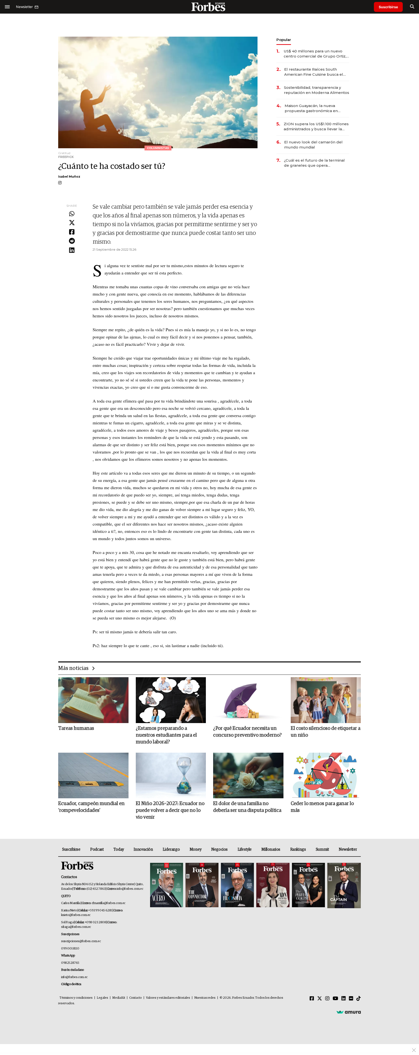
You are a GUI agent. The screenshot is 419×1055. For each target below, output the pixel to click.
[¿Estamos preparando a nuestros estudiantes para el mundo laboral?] (171, 700)
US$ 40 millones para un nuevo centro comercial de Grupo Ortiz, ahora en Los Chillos (315, 54)
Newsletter (348, 849)
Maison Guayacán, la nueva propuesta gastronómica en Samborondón (311, 108)
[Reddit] (71, 241)
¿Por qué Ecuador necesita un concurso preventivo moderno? (247, 732)
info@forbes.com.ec (130, 888)
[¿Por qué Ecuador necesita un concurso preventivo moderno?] (248, 700)
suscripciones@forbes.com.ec (81, 941)
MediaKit (118, 997)
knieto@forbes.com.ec (75, 915)
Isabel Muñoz (69, 176)
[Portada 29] (237, 885)
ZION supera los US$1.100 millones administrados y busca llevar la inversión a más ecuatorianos (316, 127)
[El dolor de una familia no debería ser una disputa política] (248, 775)
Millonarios (270, 849)
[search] (412, 7)
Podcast (97, 849)
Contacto (135, 997)
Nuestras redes (205, 997)
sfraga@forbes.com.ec (76, 927)
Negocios (219, 849)
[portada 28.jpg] (272, 885)
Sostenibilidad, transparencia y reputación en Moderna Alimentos (316, 90)
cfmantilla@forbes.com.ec (108, 903)
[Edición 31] (166, 885)
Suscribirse (388, 7)
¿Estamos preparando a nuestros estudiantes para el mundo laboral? (166, 735)
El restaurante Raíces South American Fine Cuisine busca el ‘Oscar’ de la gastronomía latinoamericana (313, 72)
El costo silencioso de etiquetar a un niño (325, 732)
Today (118, 849)
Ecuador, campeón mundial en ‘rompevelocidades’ (91, 807)
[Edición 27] (308, 885)
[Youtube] (335, 998)
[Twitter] (71, 223)
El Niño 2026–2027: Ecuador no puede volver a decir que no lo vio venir (170, 810)
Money (195, 849)
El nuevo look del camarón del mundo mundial (313, 144)
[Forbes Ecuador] (209, 6)
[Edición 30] (202, 885)
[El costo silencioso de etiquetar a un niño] (326, 700)
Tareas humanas (76, 728)
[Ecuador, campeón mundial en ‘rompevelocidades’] (93, 775)
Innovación (143, 849)
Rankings (298, 849)
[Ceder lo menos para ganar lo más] (326, 775)
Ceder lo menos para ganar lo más (322, 807)
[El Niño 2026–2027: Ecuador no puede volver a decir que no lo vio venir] (171, 775)
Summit (322, 849)
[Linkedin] (71, 250)
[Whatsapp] (71, 214)
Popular (283, 39)
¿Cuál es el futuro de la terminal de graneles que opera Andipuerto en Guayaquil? (314, 163)
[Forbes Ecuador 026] (343, 885)
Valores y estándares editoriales (168, 997)
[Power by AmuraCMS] (349, 1012)
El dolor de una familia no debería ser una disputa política (247, 807)
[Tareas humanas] (93, 700)
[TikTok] (358, 998)
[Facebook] (71, 232)
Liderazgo (171, 849)
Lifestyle (245, 849)
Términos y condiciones (76, 997)
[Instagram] (327, 998)
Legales (102, 997)
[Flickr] (351, 998)
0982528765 (70, 962)
